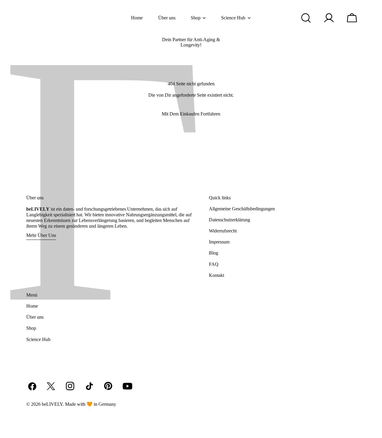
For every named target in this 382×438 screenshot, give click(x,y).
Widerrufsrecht (223, 230)
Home (32, 306)
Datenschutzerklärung (229, 219)
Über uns (35, 317)
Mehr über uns (41, 235)
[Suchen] (306, 17)
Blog (213, 252)
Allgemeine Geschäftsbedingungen (242, 208)
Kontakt (216, 275)
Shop (31, 328)
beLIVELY (52, 404)
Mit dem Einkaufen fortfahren (191, 113)
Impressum (219, 241)
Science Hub (38, 339)
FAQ (213, 264)
